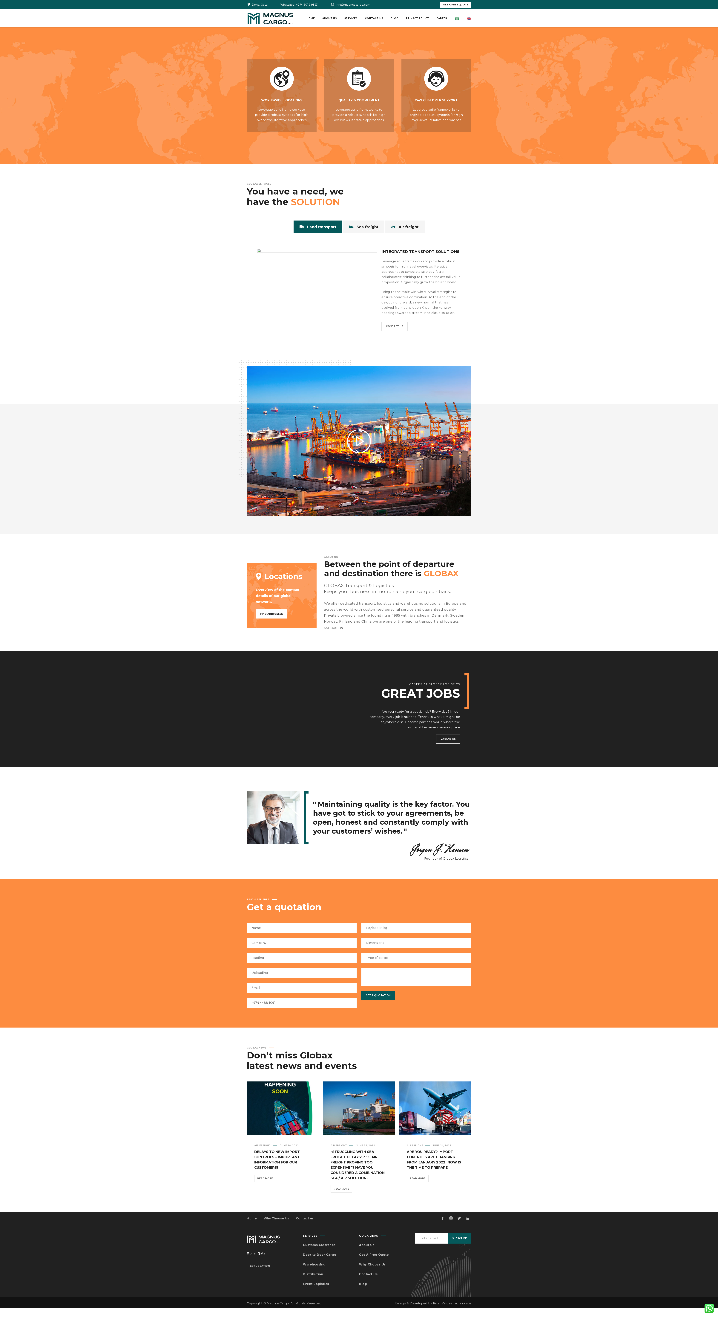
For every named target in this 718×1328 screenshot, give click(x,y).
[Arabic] (457, 18)
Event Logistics (316, 1284)
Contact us (305, 1218)
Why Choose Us (276, 1218)
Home (252, 1218)
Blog (363, 1284)
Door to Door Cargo (319, 1254)
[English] (469, 18)
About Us (366, 1245)
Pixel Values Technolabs (452, 1303)
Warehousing (314, 1264)
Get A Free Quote (455, 4)
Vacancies (448, 739)
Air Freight (262, 1145)
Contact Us (368, 1274)
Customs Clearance (319, 1245)
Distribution (313, 1274)
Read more (266, 1179)
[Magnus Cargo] (270, 18)
